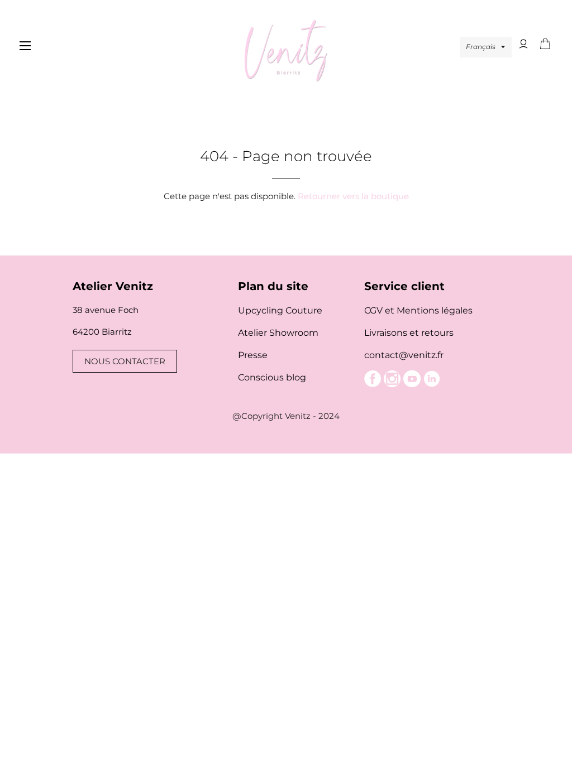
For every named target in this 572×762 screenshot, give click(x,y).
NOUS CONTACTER (124, 361)
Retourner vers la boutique (353, 196)
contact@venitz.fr (404, 355)
